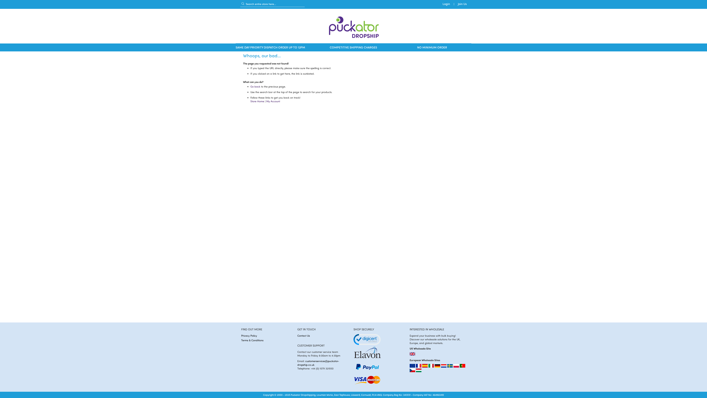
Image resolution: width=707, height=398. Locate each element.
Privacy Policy (249, 335)
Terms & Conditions (252, 340)
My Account (273, 101)
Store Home (257, 101)
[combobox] (272, 4)
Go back (255, 86)
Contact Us (303, 335)
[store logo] (353, 26)
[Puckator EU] (413, 366)
